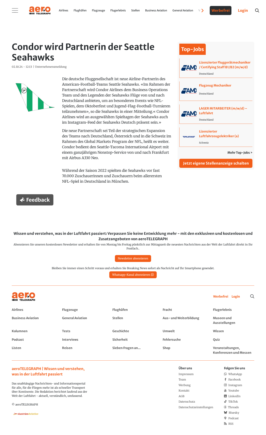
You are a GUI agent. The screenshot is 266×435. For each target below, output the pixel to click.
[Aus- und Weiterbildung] (183, 320)
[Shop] (183, 350)
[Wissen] (233, 331)
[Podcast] (32, 339)
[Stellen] (133, 320)
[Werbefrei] (220, 296)
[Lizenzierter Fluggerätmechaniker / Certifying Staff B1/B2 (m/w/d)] (216, 68)
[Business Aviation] (32, 320)
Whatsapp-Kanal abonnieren (131, 274)
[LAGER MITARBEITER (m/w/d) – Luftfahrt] (216, 114)
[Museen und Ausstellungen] (233, 320)
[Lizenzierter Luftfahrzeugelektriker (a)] (216, 137)
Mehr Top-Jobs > (239, 153)
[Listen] (32, 350)
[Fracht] (183, 310)
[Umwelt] (183, 331)
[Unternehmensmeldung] (51, 67)
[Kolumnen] (32, 331)
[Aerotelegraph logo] (39, 10)
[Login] (236, 296)
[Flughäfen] (133, 310)
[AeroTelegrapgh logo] (23, 296)
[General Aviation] (82, 320)
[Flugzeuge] (82, 310)
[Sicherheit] (133, 339)
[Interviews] (82, 339)
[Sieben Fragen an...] (133, 350)
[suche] (257, 10)
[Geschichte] (133, 331)
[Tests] (82, 331)
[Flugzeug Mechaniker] (216, 91)
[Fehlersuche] (183, 339)
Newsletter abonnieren (133, 258)
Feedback (38, 200)
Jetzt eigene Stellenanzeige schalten (216, 163)
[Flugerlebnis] (233, 310)
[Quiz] (233, 339)
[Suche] (252, 296)
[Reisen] (82, 350)
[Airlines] (32, 310)
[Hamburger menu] (15, 10)
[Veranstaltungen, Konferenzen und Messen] (233, 350)
